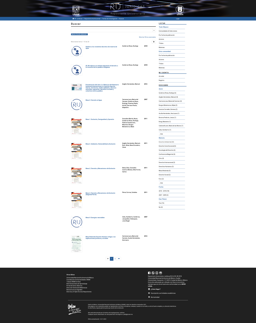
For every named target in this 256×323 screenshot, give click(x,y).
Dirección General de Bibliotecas (76, 287)
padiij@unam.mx (128, 314)
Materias (162, 47)
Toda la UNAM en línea (73, 281)
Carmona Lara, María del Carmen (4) (170, 101)
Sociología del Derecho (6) (167, 150)
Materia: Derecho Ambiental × (79, 34)
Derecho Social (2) (164, 175)
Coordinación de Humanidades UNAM (78, 279)
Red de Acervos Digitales (74, 289)
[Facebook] (149, 273)
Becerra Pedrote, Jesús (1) (167, 117)
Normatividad (155, 297)
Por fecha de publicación (167, 35)
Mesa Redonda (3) (164, 170)
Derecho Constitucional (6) (167, 146)
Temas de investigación (109, 19)
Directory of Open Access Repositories (79, 291)
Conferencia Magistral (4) (167, 154)
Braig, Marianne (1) (165, 121)
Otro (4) (161, 158)
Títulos (161, 43)
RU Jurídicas (78, 19)
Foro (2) (161, 179)
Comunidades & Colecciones (168, 31)
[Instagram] (160, 273)
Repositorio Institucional (92, 19)
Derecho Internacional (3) (167, 162)
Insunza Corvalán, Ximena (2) (168, 109)
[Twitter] (153, 273)
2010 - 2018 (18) (164, 191)
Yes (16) (161, 203)
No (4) (161, 207)
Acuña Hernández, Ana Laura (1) (169, 113)
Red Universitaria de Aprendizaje (76, 283)
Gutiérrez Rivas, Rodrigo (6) (167, 93)
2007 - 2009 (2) (163, 195)
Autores (161, 39)
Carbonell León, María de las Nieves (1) (171, 126)
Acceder (161, 76)
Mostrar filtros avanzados (147, 37)
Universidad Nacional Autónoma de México (80, 277)
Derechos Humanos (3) (166, 166)
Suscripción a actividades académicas (163, 293)
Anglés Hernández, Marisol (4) (168, 97)
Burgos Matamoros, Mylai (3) (168, 105)
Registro (161, 80)
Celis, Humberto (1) (165, 130)
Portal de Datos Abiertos (74, 285)
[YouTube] (157, 273)
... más (161, 134)
